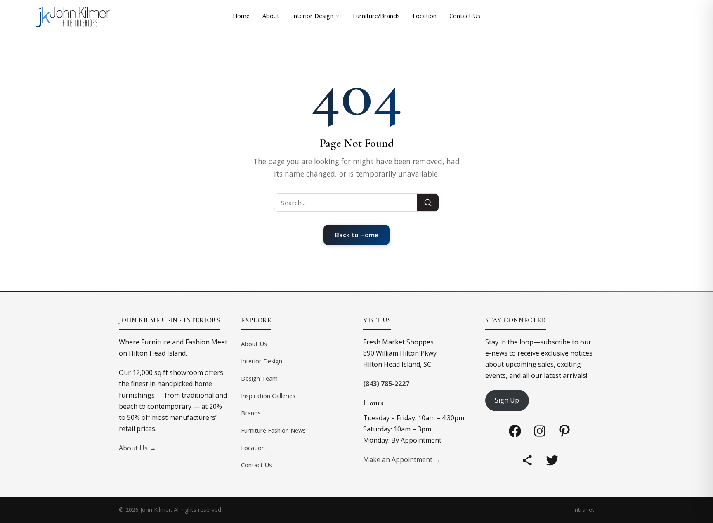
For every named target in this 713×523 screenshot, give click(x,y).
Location (425, 16)
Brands (251, 413)
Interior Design (312, 16)
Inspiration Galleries (268, 395)
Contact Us (464, 16)
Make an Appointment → (402, 459)
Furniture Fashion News (273, 430)
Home (241, 16)
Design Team (259, 378)
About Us (254, 343)
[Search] (428, 202)
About (270, 16)
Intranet (583, 510)
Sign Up (507, 400)
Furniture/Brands (376, 16)
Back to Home (356, 235)
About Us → (137, 447)
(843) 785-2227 (386, 383)
